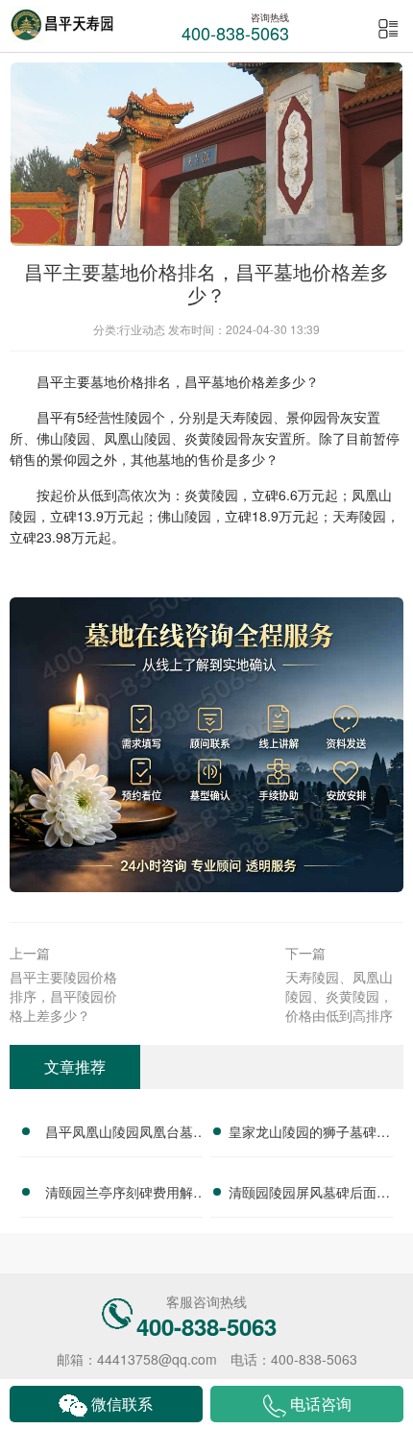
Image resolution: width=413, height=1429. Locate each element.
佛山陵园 (63, 438)
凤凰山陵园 (137, 438)
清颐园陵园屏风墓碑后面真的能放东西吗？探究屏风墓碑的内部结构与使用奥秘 (309, 1194)
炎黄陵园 (211, 438)
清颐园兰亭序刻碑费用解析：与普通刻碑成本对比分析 (119, 1194)
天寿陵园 (246, 416)
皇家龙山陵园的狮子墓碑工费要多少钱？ (309, 1134)
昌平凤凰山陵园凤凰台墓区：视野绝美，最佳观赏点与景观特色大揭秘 (119, 1134)
